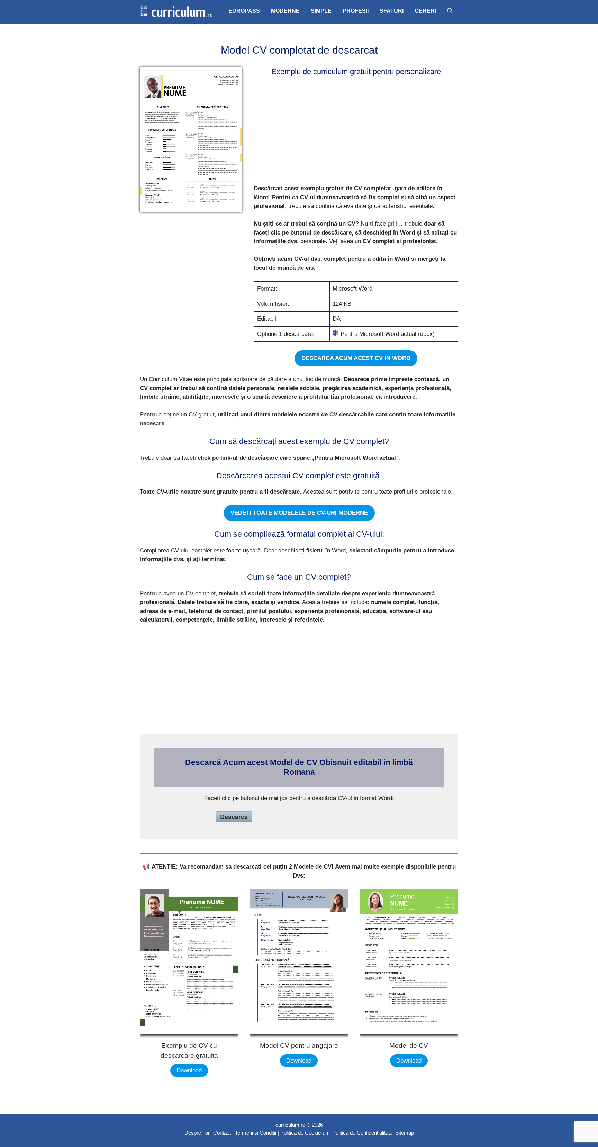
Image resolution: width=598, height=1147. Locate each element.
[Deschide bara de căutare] (450, 11)
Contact (222, 1133)
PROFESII (356, 11)
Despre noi (196, 1133)
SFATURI (392, 11)
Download (189, 1070)
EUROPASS (244, 11)
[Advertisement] (354, 131)
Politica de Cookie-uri (304, 1133)
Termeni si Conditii (255, 1133)
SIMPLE (321, 11)
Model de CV (408, 1045)
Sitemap (404, 1133)
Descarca (234, 816)
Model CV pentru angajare (299, 1045)
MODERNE (285, 11)
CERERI (425, 11)
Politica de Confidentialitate (362, 1133)
